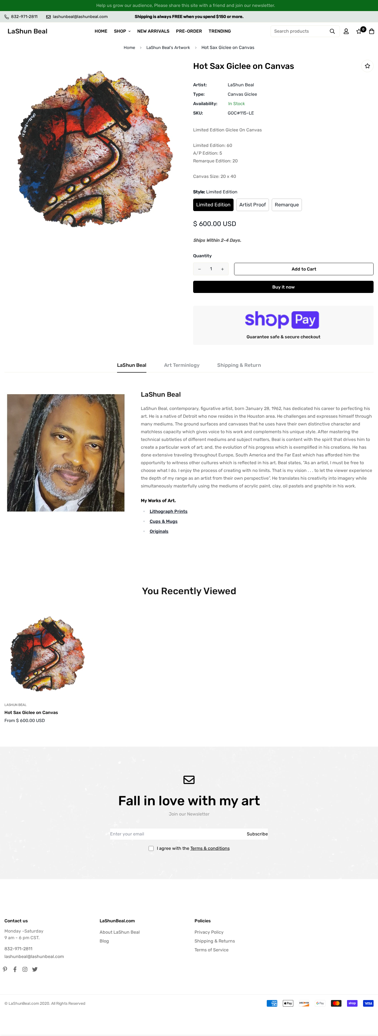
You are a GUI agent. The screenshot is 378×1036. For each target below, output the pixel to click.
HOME (101, 31)
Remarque (287, 205)
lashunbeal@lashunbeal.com (34, 956)
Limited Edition (213, 205)
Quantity (202, 255)
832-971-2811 (18, 948)
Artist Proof (252, 205)
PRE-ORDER (189, 31)
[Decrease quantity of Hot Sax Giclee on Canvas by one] (199, 269)
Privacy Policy (209, 932)
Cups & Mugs (164, 521)
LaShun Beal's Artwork (168, 47)
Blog (104, 941)
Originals (159, 531)
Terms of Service (212, 949)
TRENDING (220, 31)
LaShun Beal (241, 84)
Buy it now (283, 287)
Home (129, 47)
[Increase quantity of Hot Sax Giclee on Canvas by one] (222, 269)
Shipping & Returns (215, 941)
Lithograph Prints (169, 511)
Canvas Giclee (242, 94)
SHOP (120, 31)
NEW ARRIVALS (153, 31)
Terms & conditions (210, 848)
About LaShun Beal (120, 932)
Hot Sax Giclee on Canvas (31, 712)
